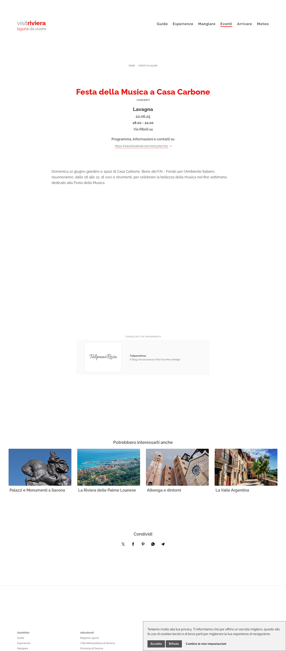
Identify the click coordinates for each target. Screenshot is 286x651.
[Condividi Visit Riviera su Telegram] (163, 545)
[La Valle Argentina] (246, 467)
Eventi (226, 24)
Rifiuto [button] (174, 643)
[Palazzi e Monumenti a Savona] (40, 467)
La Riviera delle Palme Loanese (107, 490)
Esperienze (183, 24)
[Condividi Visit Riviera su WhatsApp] (153, 545)
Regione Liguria (89, 637)
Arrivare (244, 24)
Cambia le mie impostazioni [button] (206, 643)
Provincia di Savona (91, 648)
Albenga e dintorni (164, 490)
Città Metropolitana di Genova (97, 643)
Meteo (263, 24)
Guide (162, 24)
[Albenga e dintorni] (177, 467)
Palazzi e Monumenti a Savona (37, 490)
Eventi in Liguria (148, 65)
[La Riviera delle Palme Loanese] (108, 467)
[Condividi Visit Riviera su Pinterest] (143, 545)
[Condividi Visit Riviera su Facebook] (133, 545)
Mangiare (207, 24)
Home (132, 65)
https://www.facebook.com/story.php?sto (141, 146)
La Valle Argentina (232, 490)
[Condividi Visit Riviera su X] (123, 545)
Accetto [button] (156, 643)
